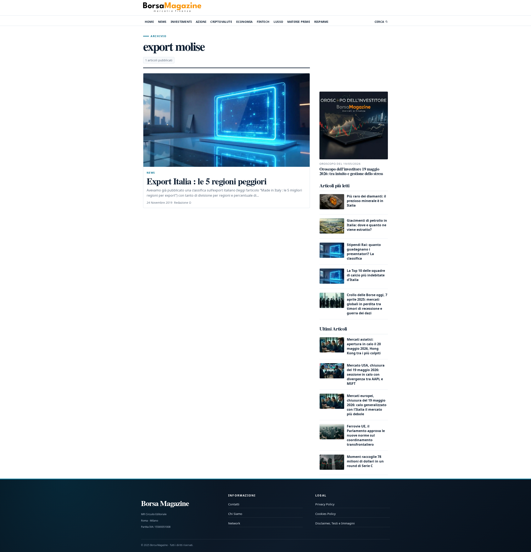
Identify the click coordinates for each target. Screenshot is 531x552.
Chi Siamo (235, 514)
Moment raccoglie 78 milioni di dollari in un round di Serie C (365, 461)
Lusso (278, 22)
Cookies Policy (325, 514)
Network (234, 523)
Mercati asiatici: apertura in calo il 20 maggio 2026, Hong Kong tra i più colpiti (364, 346)
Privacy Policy (324, 504)
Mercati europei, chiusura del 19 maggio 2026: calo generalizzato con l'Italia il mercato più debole (366, 404)
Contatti (233, 504)
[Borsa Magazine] (172, 7)
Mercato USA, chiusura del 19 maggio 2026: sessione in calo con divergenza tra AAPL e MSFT (366, 374)
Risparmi (321, 22)
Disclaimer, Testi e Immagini (335, 523)
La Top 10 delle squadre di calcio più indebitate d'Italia (366, 275)
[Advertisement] (354, 59)
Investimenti (181, 22)
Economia (244, 22)
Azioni (201, 22)
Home (149, 22)
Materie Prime (298, 22)
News (162, 22)
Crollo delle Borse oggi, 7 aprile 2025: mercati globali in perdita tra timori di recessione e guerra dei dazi (367, 304)
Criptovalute (221, 22)
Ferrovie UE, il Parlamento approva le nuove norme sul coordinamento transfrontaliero (366, 435)
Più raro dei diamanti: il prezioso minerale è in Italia (366, 201)
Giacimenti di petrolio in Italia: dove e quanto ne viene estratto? (367, 225)
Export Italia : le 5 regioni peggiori (206, 181)
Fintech (263, 22)
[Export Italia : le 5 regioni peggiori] (226, 120)
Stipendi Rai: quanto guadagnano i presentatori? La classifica (364, 251)
